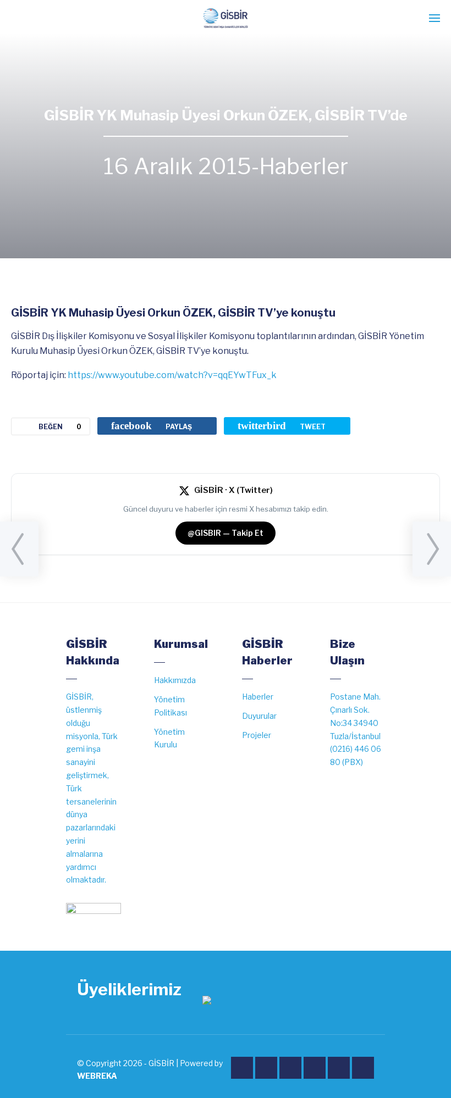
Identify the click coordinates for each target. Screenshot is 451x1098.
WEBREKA (97, 1075)
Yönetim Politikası (170, 706)
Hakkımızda (175, 680)
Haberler (303, 166)
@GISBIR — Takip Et (225, 532)
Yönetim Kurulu (169, 738)
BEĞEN (59, 427)
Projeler (256, 735)
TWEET (282, 425)
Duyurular (259, 715)
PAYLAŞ (151, 425)
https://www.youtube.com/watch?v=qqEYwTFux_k (172, 375)
